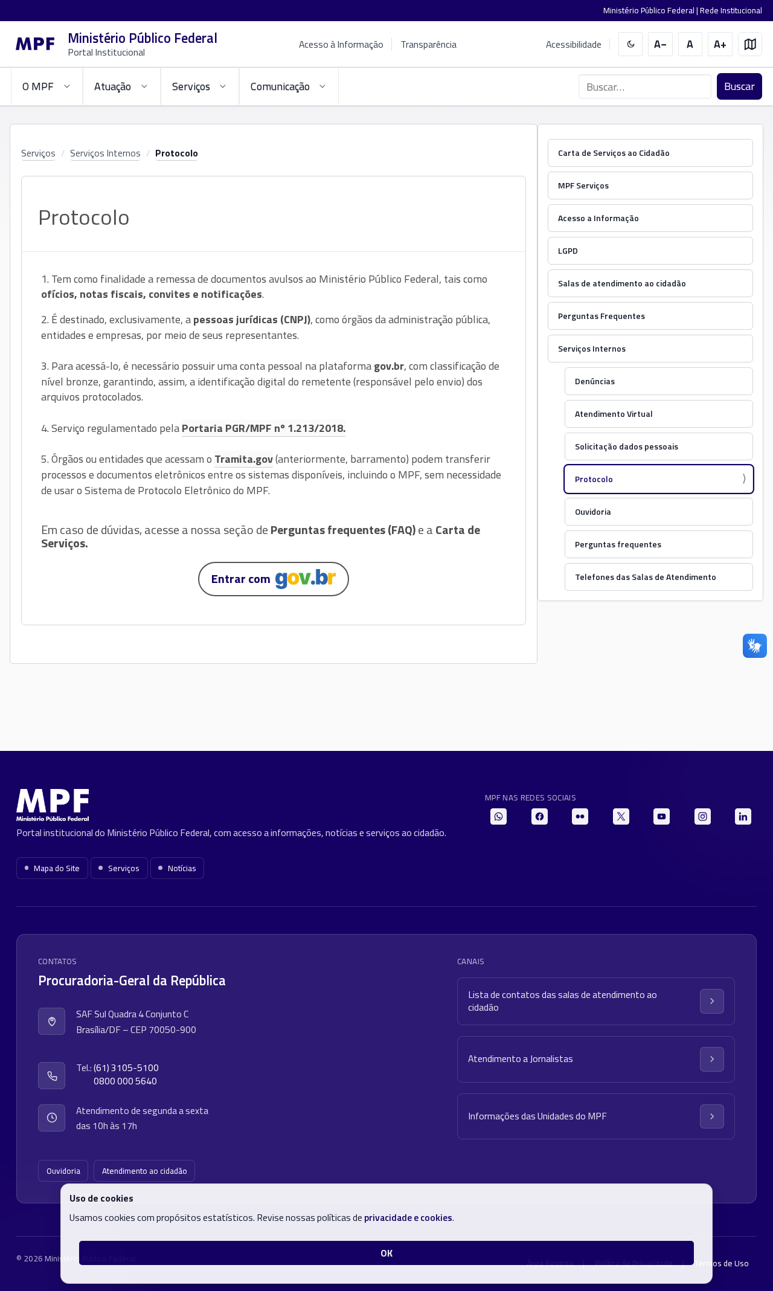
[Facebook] (539, 816)
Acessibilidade (573, 44)
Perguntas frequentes (618, 544)
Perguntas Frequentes (601, 315)
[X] (621, 816)
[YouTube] (661, 816)
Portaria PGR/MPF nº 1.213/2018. (263, 428)
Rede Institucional (731, 10)
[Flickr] (580, 816)
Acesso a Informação (598, 217)
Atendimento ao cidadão (144, 1171)
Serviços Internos (105, 153)
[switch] (630, 44)
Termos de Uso (721, 1263)
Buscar (739, 86)
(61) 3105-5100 (126, 1068)
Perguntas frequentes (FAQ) (343, 529)
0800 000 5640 (125, 1081)
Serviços (38, 153)
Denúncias (595, 381)
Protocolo (176, 153)
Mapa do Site (57, 868)
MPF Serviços (583, 185)
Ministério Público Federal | (651, 10)
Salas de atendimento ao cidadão (622, 283)
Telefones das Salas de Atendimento (645, 576)
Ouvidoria (593, 511)
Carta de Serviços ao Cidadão (614, 152)
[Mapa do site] (750, 44)
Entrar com (243, 578)
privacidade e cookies (408, 1217)
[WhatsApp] (498, 816)
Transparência (428, 44)
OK (386, 1253)
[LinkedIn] (743, 816)
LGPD (568, 250)
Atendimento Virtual (614, 413)
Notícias (182, 868)
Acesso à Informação (341, 44)
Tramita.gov (243, 459)
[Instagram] (702, 816)
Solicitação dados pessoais (626, 446)
